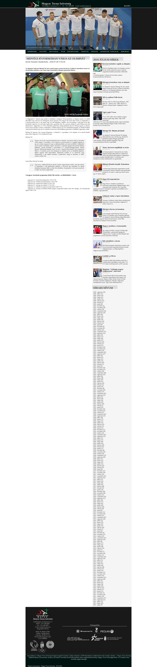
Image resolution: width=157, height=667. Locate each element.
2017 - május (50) (98, 483)
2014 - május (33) (98, 545)
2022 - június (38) (98, 378)
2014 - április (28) (98, 546)
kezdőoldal (32, 51)
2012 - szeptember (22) (99, 577)
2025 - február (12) (98, 323)
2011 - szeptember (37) (99, 598)
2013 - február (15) (98, 569)
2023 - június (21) (98, 357)
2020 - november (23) (99, 410)
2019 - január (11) (98, 448)
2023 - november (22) (99, 349)
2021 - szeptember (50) (99, 393)
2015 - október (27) (98, 515)
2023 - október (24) (98, 350)
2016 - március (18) (98, 507)
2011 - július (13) (98, 601)
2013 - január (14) (98, 570)
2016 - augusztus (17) (99, 498)
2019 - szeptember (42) (99, 435)
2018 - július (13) (98, 459)
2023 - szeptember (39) (99, 352)
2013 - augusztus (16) (99, 558)
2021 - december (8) (98, 388)
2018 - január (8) (98, 469)
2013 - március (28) (98, 567)
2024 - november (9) (99, 328)
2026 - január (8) (98, 304)
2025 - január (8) (98, 325)
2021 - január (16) (98, 407)
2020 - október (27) (98, 412)
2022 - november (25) (99, 369)
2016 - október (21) (98, 495)
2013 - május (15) (98, 563)
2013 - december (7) (98, 551)
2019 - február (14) (98, 447)
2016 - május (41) (98, 503)
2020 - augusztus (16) (99, 416)
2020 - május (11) (98, 421)
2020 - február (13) (98, 426)
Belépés (127, 6)
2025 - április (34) (98, 319)
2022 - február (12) (98, 385)
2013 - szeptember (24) (99, 557)
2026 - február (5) (98, 302)
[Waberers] (84, 633)
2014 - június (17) (98, 543)
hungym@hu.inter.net (43, 629)
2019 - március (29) (98, 445)
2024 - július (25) (98, 335)
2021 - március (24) (98, 404)
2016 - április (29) (98, 505)
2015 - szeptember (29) (99, 517)
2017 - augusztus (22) (99, 478)
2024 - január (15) (98, 345)
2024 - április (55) (98, 340)
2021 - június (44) (98, 398)
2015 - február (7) (98, 529)
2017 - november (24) (99, 472)
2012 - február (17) (98, 589)
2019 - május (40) (98, 441)
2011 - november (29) (99, 594)
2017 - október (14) (98, 474)
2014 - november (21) (99, 534)
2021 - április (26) (98, 402)
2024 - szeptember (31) (99, 331)
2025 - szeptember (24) (99, 311)
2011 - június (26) (98, 603)
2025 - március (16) (98, 321)
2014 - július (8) (97, 541)
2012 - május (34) (98, 584)
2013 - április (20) (98, 565)
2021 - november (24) (99, 390)
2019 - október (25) (98, 433)
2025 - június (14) (98, 316)
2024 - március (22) (98, 342)
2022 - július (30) (98, 376)
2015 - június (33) (98, 522)
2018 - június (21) (98, 460)
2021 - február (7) (98, 405)
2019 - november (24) (99, 431)
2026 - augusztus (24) (99, 292)
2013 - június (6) (98, 562)
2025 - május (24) (98, 318)
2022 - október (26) (98, 371)
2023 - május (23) (98, 359)
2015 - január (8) (98, 531)
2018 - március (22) (98, 465)
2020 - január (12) (98, 428)
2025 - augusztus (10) (99, 313)
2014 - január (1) (98, 550)
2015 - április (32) (98, 526)
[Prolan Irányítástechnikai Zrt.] (107, 633)
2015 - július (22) (98, 520)
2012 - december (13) (99, 572)
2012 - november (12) (99, 574)
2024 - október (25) (98, 330)
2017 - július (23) (98, 479)
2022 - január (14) (98, 386)
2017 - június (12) (98, 481)
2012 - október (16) (98, 575)
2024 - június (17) (98, 337)
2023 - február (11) (98, 364)
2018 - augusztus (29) (99, 457)
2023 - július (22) (98, 355)
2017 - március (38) (98, 486)
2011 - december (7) (98, 593)
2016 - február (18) (98, 508)
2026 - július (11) (98, 294)
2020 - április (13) (98, 423)
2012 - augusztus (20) (99, 579)
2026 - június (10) (98, 295)
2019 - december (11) (99, 429)
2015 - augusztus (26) (99, 519)
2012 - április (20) (98, 586)
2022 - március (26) (98, 383)
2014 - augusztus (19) (99, 539)
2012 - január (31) (98, 591)
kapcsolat (125, 51)
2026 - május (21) (98, 297)
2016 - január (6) (98, 510)
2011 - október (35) (98, 596)
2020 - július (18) (98, 417)
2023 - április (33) (98, 361)
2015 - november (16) (99, 514)
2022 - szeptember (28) (99, 373)
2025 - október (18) (98, 309)
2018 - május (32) (98, 462)
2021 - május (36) (98, 400)
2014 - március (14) (98, 548)
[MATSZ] (43, 617)
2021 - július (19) (98, 397)
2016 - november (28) (99, 493)
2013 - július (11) (98, 560)
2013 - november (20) (99, 553)
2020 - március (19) (98, 424)
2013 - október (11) (98, 555)
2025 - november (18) (99, 307)
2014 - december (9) (98, 533)
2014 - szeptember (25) (99, 538)
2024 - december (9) (98, 326)
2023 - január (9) (98, 366)
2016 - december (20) (99, 491)
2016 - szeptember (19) (99, 496)
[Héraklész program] (96, 633)
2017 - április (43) (98, 484)
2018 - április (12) (98, 464)
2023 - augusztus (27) (99, 354)
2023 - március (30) (98, 362)
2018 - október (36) (98, 453)
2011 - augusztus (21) (99, 600)
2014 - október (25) (98, 536)
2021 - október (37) (98, 392)
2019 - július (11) (98, 438)
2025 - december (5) (98, 306)
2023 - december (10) (99, 347)
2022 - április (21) (98, 381)
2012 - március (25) (98, 588)
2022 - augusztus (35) (99, 374)
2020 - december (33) (99, 409)
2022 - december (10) (99, 368)
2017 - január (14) (98, 490)
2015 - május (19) (98, 524)
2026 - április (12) (98, 299)
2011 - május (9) (97, 605)
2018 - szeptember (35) (99, 455)
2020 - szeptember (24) (99, 414)
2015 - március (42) (98, 527)
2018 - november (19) (99, 452)
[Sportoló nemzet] (78, 640)
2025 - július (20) (98, 314)
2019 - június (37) (98, 440)
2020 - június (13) (98, 419)
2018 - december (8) (98, 450)
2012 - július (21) (98, 581)
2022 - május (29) (98, 380)
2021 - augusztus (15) (99, 395)
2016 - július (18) (98, 500)
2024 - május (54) (98, 338)
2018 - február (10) (98, 467)
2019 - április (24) (98, 443)
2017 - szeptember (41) (99, 476)
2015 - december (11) (99, 512)
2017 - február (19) (98, 488)
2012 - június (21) (98, 582)
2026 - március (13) (98, 300)
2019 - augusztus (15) (99, 436)
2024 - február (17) (98, 343)
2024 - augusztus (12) (99, 333)
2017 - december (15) (99, 471)
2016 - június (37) (98, 502)
